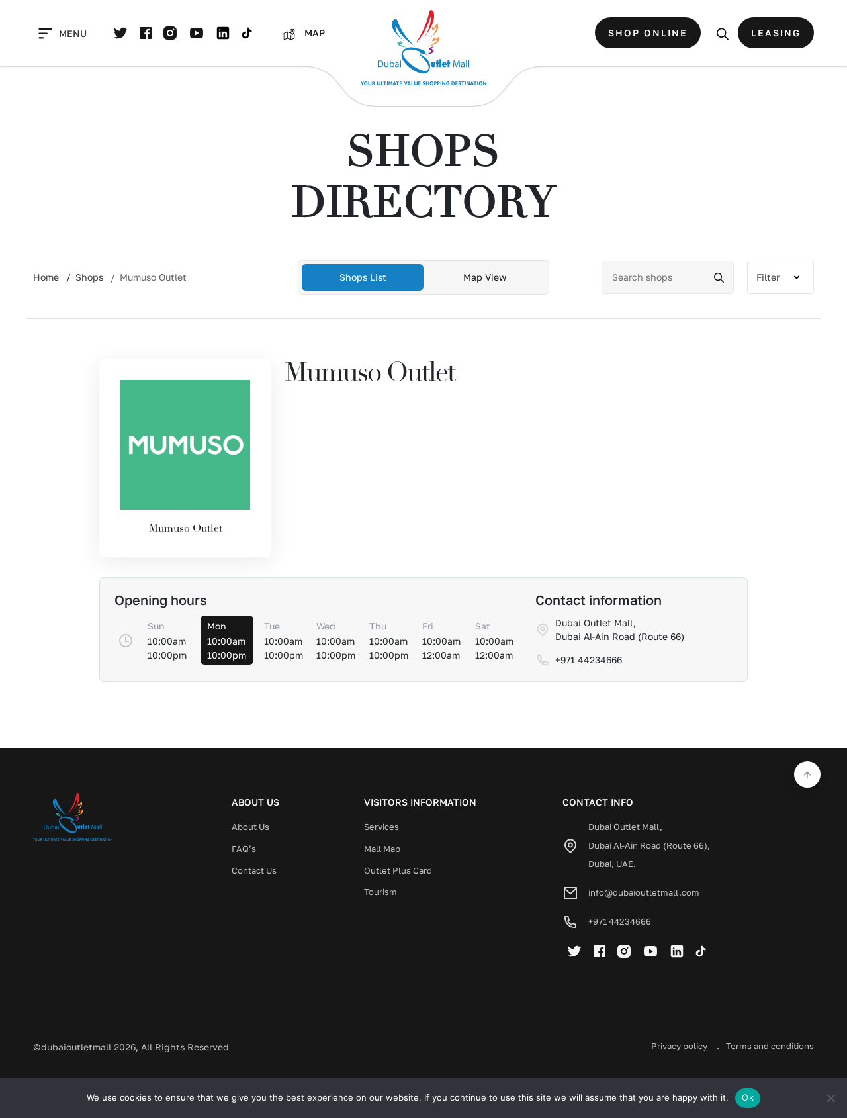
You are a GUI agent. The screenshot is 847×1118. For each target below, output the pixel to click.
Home (46, 277)
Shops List (362, 277)
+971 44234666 (619, 921)
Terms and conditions (770, 1046)
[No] (830, 1098)
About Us (250, 826)
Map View (484, 277)
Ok (748, 1097)
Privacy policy (679, 1046)
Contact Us (254, 870)
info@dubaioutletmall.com (643, 892)
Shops (89, 277)
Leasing (776, 32)
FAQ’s (244, 848)
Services (381, 826)
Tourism (380, 891)
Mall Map (382, 848)
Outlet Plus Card (398, 870)
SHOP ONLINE (648, 32)
